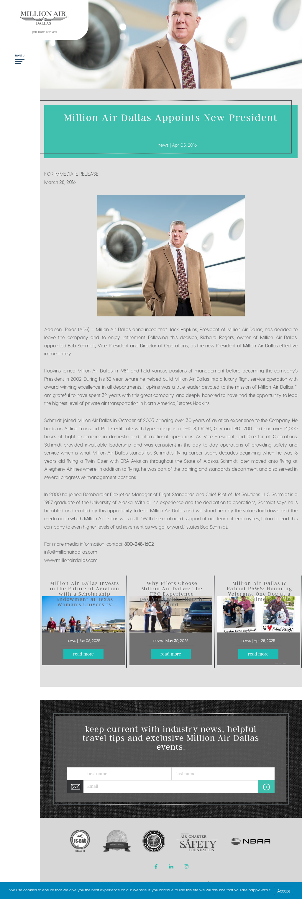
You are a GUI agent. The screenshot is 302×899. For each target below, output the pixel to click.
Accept (283, 890)
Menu (20, 56)
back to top (280, 663)
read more (83, 655)
